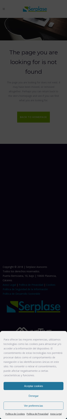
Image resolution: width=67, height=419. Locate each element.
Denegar (34, 395)
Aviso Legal (56, 413)
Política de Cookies (15, 413)
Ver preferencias (33, 405)
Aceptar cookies (33, 386)
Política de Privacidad (37, 413)
